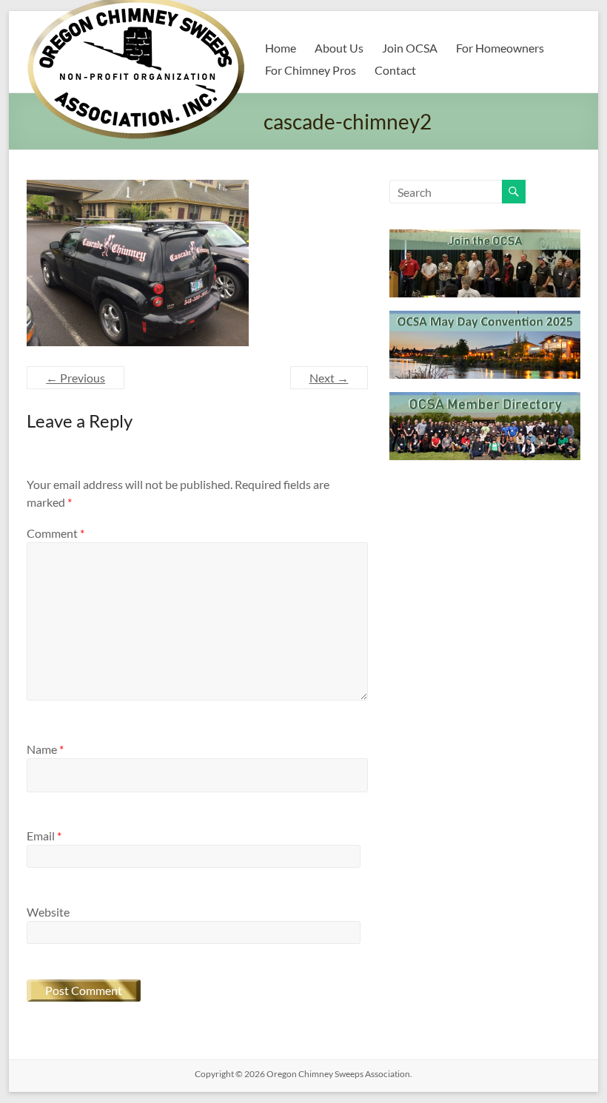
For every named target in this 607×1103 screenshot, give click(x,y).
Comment (55, 533)
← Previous (75, 378)
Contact (395, 70)
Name (45, 749)
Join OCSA (409, 48)
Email (44, 836)
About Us (339, 48)
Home (280, 48)
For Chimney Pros (310, 70)
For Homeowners (500, 48)
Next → (329, 378)
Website (48, 912)
